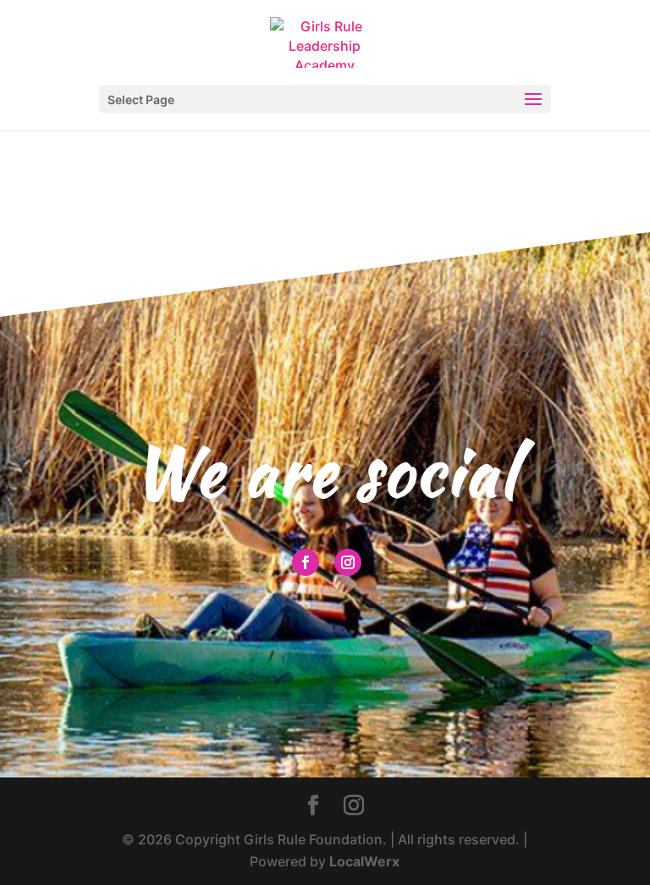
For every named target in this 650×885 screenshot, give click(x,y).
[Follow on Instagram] (347, 562)
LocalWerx (364, 861)
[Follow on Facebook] (305, 562)
